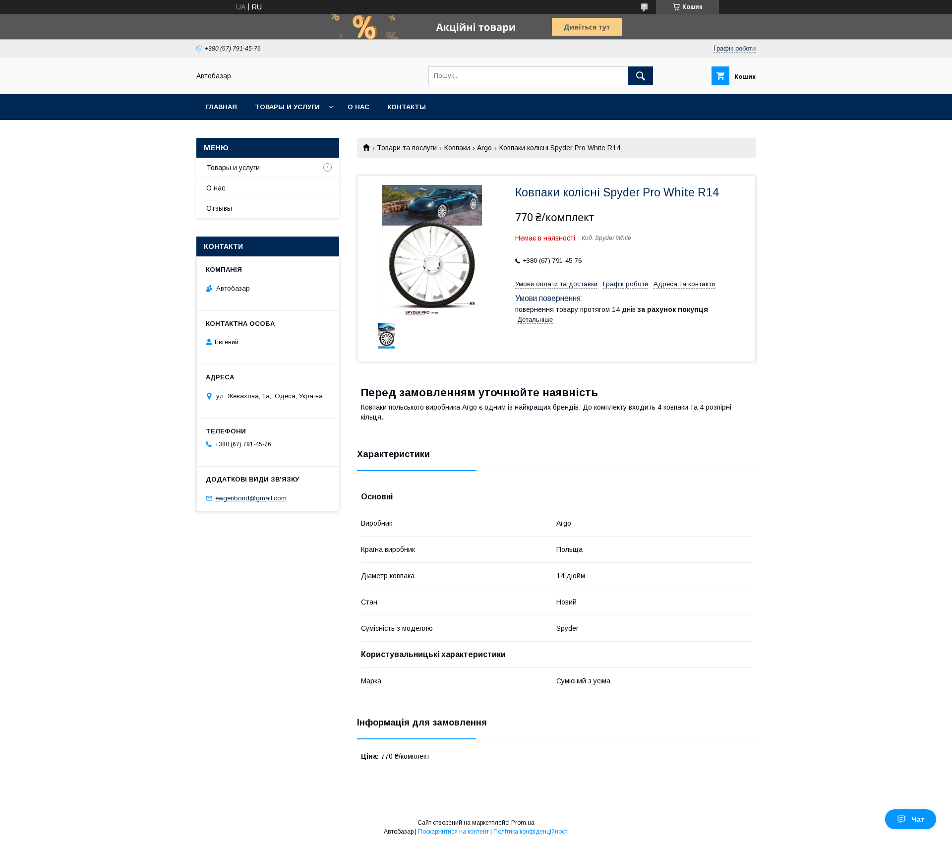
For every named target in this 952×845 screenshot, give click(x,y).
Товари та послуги (407, 148)
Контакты (406, 107)
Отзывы (219, 208)
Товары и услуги (287, 107)
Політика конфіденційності (531, 831)
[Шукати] (640, 75)
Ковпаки (457, 148)
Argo (484, 148)
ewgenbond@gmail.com (251, 498)
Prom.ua (523, 822)
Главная (221, 107)
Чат (918, 819)
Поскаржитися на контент (453, 831)
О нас (358, 107)
